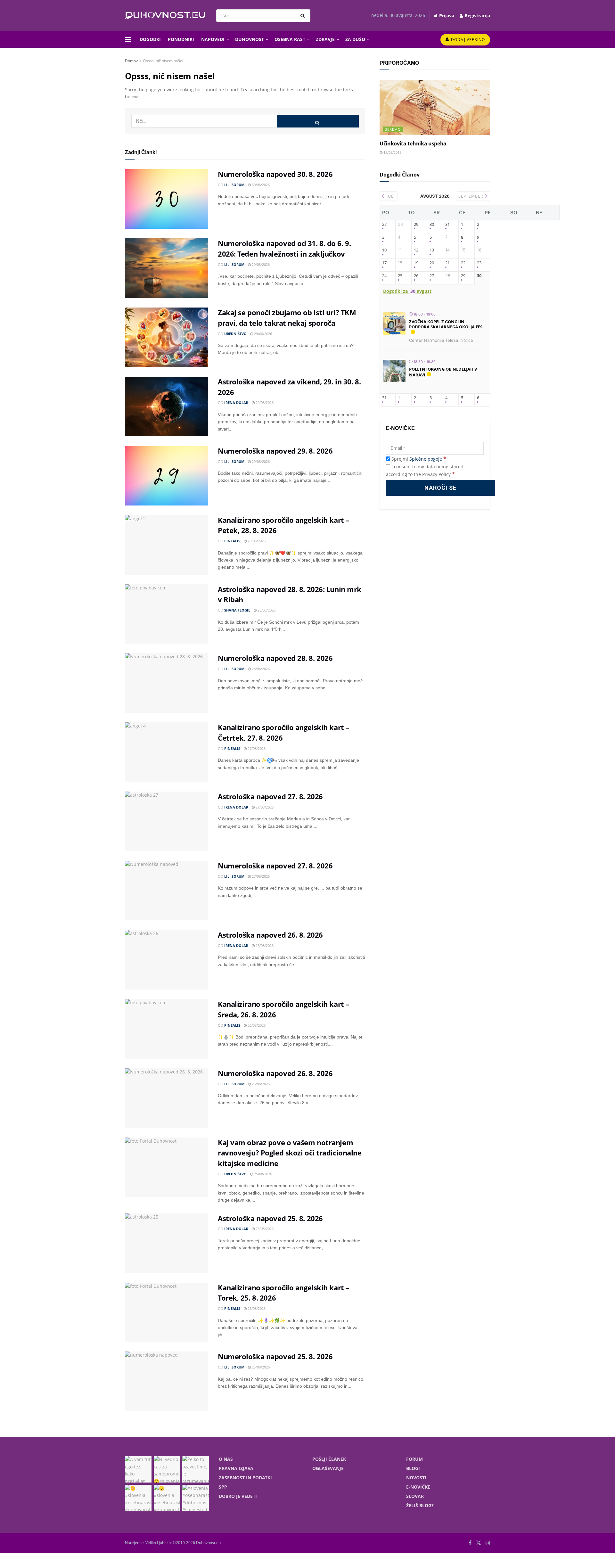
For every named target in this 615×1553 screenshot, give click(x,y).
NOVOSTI (416, 1478)
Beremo (393, 129)
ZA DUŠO (355, 39)
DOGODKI (150, 39)
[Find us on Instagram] (488, 1543)
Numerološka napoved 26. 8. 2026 (275, 1073)
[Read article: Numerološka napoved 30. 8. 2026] (166, 199)
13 (432, 250)
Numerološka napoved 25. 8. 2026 (275, 1356)
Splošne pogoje (425, 459)
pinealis (232, 540)
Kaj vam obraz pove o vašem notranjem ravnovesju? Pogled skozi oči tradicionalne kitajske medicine (290, 1153)
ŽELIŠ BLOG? (420, 1505)
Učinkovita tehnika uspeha (413, 143)
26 (416, 275)
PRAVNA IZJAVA (236, 1468)
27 (384, 224)
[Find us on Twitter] (478, 1543)
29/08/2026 (260, 264)
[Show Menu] (128, 39)
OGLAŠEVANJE (328, 1468)
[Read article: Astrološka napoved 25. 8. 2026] (166, 1243)
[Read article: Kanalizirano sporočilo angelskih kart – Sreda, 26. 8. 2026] (166, 1029)
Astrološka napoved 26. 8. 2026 (270, 935)
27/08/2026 (256, 748)
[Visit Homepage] (165, 16)
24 (384, 275)
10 (384, 250)
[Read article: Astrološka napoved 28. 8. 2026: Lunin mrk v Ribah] (166, 614)
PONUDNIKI (181, 39)
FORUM (414, 1459)
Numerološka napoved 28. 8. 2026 (275, 658)
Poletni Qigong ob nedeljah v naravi (443, 372)
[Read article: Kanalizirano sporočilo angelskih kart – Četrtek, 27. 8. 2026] (166, 752)
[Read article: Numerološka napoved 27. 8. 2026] (166, 890)
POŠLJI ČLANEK (329, 1459)
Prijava (446, 15)
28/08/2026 (256, 540)
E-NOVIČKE (418, 1487)
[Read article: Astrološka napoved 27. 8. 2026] (166, 821)
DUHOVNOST (249, 39)
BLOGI (413, 1468)
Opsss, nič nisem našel (163, 60)
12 (416, 250)
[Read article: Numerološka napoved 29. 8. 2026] (166, 475)
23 (479, 263)
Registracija (476, 15)
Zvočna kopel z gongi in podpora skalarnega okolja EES (445, 324)
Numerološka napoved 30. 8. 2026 (275, 174)
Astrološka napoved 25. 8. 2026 (270, 1218)
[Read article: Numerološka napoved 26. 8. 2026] (166, 1098)
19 (416, 263)
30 (432, 224)
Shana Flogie (237, 610)
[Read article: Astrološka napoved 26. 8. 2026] (166, 960)
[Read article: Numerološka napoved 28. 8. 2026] (166, 683)
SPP (223, 1487)
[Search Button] (303, 15)
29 (416, 224)
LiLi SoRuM (234, 184)
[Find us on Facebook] (470, 1543)
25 (400, 275)
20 (432, 263)
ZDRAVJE (325, 39)
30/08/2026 (260, 184)
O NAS (226, 1459)
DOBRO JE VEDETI (238, 1496)
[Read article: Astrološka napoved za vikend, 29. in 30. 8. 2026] (166, 406)
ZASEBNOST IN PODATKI (245, 1478)
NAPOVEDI (213, 39)
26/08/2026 (264, 945)
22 (463, 263)
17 (384, 263)
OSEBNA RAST (290, 39)
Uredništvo (235, 333)
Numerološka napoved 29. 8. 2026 (275, 451)
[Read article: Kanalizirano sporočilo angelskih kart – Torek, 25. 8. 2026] (166, 1312)
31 (447, 224)
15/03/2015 (391, 152)
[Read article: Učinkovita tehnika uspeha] (435, 107)
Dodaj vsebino (467, 39)
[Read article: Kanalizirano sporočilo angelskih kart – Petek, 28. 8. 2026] (166, 545)
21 (447, 263)
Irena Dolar (236, 402)
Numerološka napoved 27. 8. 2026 (275, 865)
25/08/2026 (262, 1173)
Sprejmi (418, 459)
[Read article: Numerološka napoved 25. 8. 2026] (166, 1381)
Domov (131, 60)
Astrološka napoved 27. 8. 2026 (270, 796)
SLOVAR (415, 1496)
